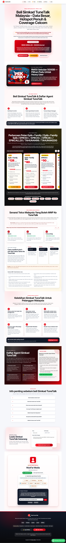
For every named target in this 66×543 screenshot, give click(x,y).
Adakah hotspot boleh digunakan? (34, 412)
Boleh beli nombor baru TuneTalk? (33, 401)
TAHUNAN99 (54, 198)
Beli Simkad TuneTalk (23, 55)
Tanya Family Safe (31, 186)
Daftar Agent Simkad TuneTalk (46, 374)
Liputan (33, 522)
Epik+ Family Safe (18, 198)
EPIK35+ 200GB (35, 198)
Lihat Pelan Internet (43, 55)
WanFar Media (33, 539)
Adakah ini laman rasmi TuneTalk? (34, 420)
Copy (45, 499)
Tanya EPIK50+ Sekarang (48, 186)
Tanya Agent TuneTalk (53, 340)
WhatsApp (30, 502)
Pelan (23, 522)
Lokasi (37, 522)
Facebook (36, 502)
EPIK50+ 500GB (27, 198)
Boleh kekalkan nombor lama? (34, 397)
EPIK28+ (42, 198)
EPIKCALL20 (48, 198)
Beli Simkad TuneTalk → (36, 83)
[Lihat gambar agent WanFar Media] (33, 460)
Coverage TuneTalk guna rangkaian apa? (34, 409)
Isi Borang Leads (33, 55)
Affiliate (42, 522)
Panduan (27, 522)
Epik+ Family (11, 198)
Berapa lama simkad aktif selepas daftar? (34, 416)
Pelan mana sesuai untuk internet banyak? (34, 405)
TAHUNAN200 (33, 201)
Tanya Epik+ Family (14, 186)
